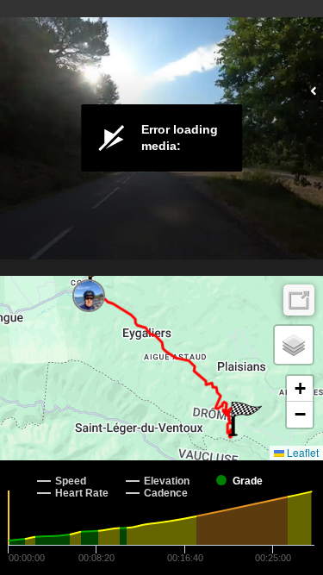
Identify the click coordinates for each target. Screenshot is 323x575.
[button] (102, 279)
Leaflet (301, 452)
